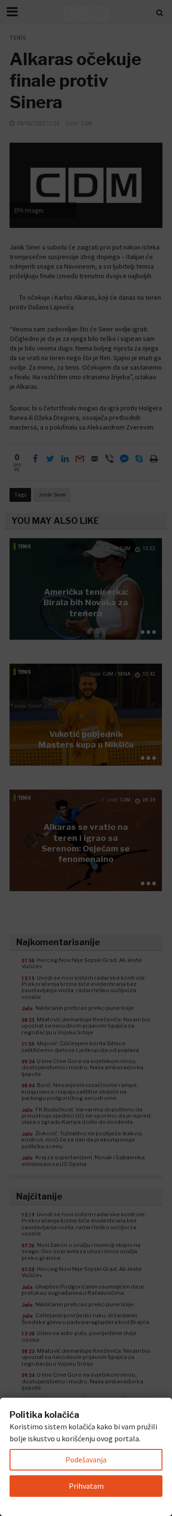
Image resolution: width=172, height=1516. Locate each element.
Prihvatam (86, 1486)
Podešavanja (86, 1459)
